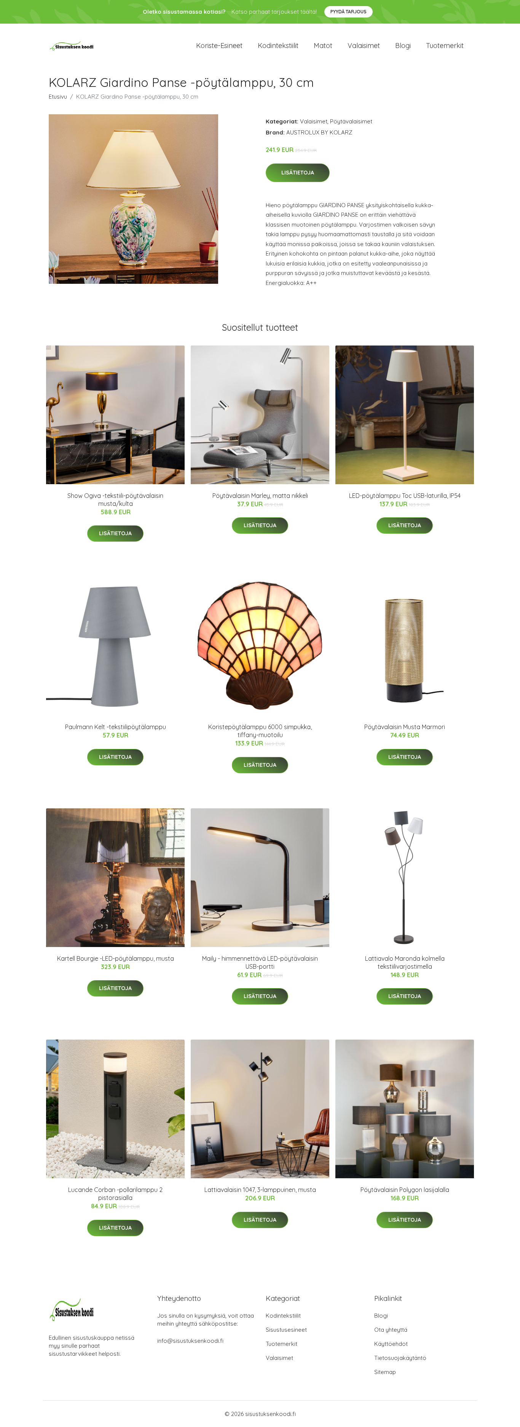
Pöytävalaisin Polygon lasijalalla (404, 1189)
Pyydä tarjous (348, 11)
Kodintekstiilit (278, 45)
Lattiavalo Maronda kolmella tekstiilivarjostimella (405, 962)
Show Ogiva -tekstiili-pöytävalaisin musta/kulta (115, 499)
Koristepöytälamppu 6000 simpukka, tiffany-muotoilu (260, 731)
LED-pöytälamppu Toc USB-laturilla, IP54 (405, 495)
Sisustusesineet (286, 1329)
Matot (323, 45)
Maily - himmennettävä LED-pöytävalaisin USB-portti (260, 962)
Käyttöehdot (391, 1343)
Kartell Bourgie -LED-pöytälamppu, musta (115, 958)
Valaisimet (364, 45)
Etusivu (58, 96)
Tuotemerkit (445, 45)
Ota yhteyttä (390, 1329)
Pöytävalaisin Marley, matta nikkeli (260, 495)
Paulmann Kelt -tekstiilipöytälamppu (115, 727)
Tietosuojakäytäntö (400, 1357)
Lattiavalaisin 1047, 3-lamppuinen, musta (260, 1189)
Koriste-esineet (219, 45)
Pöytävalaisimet (351, 121)
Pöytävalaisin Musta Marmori (404, 727)
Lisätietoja (297, 172)
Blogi (403, 45)
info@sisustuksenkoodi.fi (190, 1340)
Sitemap (385, 1372)
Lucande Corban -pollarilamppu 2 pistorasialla (115, 1193)
